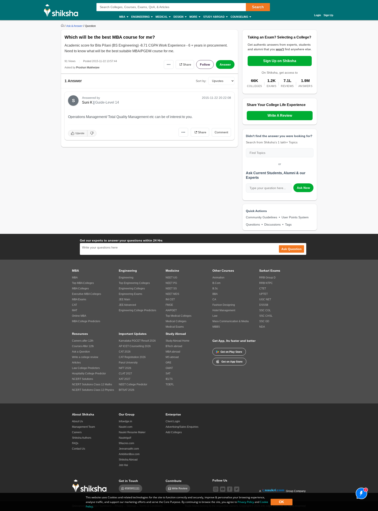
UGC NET (265, 299)
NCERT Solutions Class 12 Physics (93, 389)
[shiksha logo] (90, 485)
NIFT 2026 (125, 368)
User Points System (295, 217)
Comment (221, 132)
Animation (218, 277)
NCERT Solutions (82, 379)
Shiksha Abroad (128, 459)
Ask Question (291, 249)
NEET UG (171, 277)
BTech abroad (174, 346)
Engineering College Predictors (137, 310)
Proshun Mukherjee (88, 67)
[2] (360, 492)
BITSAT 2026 (126, 389)
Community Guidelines (261, 217)
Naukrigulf (125, 437)
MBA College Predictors (86, 321)
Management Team (83, 426)
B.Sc (215, 288)
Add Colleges (174, 432)
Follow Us (219, 480)
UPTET (263, 293)
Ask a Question (81, 351)
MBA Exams (79, 299)
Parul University (128, 362)
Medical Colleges (176, 321)
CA (214, 299)
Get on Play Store (231, 351)
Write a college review (85, 357)
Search (258, 7)
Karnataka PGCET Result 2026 (137, 340)
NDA (262, 326)
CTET (262, 288)
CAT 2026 (125, 351)
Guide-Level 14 (107, 102)
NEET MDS (172, 293)
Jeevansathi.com (129, 448)
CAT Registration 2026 (132, 357)
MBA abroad (173, 351)
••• (169, 64)
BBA (215, 293)
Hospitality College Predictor (89, 373)
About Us (77, 421)
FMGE (169, 304)
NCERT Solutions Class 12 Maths (92, 384)
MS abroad (172, 357)
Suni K (87, 102)
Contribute (174, 481)
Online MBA (79, 315)
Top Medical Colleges (178, 315)
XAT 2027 (124, 379)
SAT (168, 373)
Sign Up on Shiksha (279, 61)
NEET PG (171, 283)
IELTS (169, 379)
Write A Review (280, 115)
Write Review (179, 488)
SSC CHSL (266, 315)
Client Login (173, 421)
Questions (253, 224)
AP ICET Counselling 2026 (135, 346)
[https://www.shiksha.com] (63, 26)
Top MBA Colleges (83, 283)
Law (214, 315)
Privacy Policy (246, 502)
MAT (74, 310)
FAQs (75, 443)
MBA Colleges (80, 288)
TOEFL (170, 384)
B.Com (216, 283)
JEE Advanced (127, 304)
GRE (168, 362)
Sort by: (201, 81)
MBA (75, 277)
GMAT (169, 368)
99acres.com (126, 443)
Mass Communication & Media (230, 321)
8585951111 (132, 488)
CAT (74, 304)
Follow (205, 64)
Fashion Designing (223, 304)
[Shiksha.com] (63, 10)
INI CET (170, 299)
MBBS (216, 326)
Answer (225, 64)
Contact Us (78, 448)
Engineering (126, 277)
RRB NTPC (266, 283)
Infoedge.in (125, 421)
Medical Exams (175, 326)
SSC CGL (265, 310)
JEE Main (124, 299)
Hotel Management (223, 310)
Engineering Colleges (132, 288)
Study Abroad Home (177, 340)
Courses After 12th (83, 346)
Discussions (272, 224)
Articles (76, 362)
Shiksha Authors (81, 437)
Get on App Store (232, 361)
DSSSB (263, 304)
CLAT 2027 (125, 373)
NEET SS (171, 288)
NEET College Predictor (133, 384)
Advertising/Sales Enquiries (182, 426)
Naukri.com (125, 426)
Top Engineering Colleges (134, 283)
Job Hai (123, 465)
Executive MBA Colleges (86, 293)
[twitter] (237, 489)
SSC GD (264, 321)
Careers (77, 432)
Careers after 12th (82, 340)
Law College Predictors (86, 368)
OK (281, 502)
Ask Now (303, 187)
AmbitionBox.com (129, 454)
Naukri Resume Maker (132, 432)
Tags (288, 224)
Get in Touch (128, 481)
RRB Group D (267, 277)
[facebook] (230, 489)
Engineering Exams (130, 293)
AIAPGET (171, 310)
